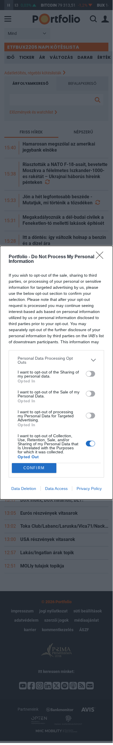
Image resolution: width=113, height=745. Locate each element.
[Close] (101, 257)
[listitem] (56, 360)
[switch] (90, 374)
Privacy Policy (89, 488)
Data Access (56, 488)
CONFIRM (34, 468)
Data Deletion (23, 488)
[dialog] (56, 372)
